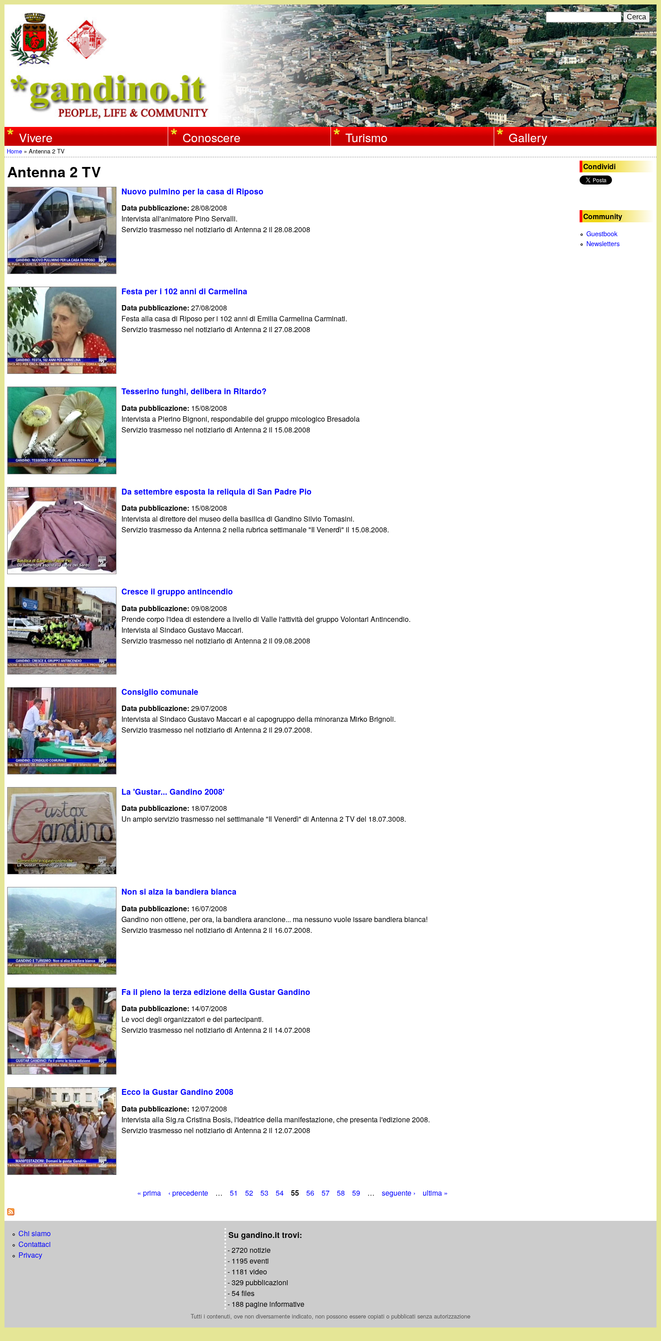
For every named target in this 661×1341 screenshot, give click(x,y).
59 (356, 1193)
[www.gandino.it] (330, 121)
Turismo (366, 137)
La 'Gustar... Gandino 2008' (172, 791)
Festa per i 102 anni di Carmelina (184, 291)
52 (249, 1193)
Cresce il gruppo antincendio (177, 591)
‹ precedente (188, 1193)
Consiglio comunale (159, 691)
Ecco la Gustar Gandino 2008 (177, 1091)
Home (14, 151)
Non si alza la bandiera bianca (179, 891)
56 (310, 1193)
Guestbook (601, 233)
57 (326, 1193)
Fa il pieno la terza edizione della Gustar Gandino (215, 991)
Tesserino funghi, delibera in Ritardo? (194, 390)
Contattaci (34, 1244)
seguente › (398, 1193)
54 (280, 1193)
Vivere (36, 137)
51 (234, 1193)
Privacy (30, 1255)
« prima (149, 1193)
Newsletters (603, 243)
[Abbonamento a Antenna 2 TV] (10, 1212)
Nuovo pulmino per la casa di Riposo (192, 191)
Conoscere (212, 137)
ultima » (435, 1193)
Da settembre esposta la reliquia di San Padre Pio (216, 491)
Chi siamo (34, 1233)
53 (264, 1193)
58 (341, 1193)
